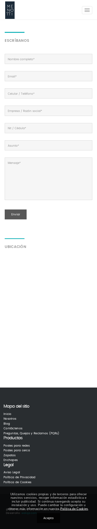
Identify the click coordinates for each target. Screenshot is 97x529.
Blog (7, 423)
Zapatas (10, 455)
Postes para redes (17, 445)
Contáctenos (13, 428)
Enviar (15, 214)
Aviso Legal (12, 472)
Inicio (8, 414)
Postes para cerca (17, 450)
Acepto (48, 518)
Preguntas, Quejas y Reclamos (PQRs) (32, 433)
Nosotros (10, 418)
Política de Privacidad (20, 477)
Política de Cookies (18, 482)
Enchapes (11, 460)
